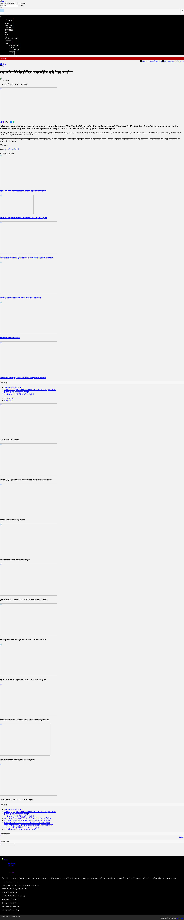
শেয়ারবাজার (8, 28)
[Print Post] (1, 122)
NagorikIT (180, 918)
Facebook (12, 863)
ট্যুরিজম (11, 48)
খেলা (6, 32)
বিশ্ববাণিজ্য (9, 30)
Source (181, 837)
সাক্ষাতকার (12, 52)
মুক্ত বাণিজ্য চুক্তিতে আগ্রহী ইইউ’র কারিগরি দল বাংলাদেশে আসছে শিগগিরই (23, 600)
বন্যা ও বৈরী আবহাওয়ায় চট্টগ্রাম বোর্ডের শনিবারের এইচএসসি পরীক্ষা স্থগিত (23, 191)
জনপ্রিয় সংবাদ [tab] (8, 400)
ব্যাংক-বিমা (8, 26)
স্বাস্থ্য (7, 37)
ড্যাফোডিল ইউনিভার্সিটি (12, 149)
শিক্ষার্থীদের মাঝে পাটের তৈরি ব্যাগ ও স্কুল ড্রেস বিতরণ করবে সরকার (20, 298)
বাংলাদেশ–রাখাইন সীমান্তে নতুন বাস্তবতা (16, 392)
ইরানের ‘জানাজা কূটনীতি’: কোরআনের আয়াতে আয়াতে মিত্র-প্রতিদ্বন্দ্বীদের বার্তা (24, 720)
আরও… (8, 43)
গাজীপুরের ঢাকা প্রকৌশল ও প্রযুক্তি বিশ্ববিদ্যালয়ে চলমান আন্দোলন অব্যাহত (23, 218)
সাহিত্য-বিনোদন (14, 45)
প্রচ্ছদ (4, 64)
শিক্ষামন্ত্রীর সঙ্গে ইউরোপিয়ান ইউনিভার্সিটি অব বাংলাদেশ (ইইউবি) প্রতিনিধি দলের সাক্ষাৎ (26, 258)
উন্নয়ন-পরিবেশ (14, 50)
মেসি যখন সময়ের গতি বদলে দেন (138, 61)
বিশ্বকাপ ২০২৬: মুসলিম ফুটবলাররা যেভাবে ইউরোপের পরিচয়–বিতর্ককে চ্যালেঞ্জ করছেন (30, 390)
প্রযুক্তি (7, 41)
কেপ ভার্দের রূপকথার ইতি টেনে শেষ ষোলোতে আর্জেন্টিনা (16, 800)
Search (21, 5)
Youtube (11, 872)
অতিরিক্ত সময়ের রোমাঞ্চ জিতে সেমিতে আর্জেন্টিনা (19, 394)
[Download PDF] (3, 122)
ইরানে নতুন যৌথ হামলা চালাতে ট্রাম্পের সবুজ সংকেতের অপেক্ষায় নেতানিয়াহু (23, 640)
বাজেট (7, 23)
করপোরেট (12, 54)
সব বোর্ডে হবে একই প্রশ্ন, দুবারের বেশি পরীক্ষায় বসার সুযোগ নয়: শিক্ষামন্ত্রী (23, 378)
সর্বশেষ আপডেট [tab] (8, 398)
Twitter (11, 865)
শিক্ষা (6, 34)
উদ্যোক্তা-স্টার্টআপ (11, 39)
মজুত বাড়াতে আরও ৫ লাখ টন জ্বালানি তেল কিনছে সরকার (17, 760)
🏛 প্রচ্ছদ (8, 21)
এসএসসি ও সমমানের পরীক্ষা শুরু (10, 338)
